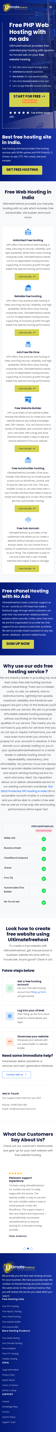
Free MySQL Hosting (11, 1311)
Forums (5, 1411)
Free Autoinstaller (10, 1327)
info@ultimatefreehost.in (22, 1108)
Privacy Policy (8, 1374)
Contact (5, 1401)
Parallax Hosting (9, 1358)
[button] (24, 1248)
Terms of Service (10, 1385)
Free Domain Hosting (12, 1343)
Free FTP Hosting (10, 1353)
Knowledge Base (10, 1406)
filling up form (38, 992)
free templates (9, 1348)
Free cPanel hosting (11, 1316)
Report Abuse (8, 1380)
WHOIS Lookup (9, 1390)
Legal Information (10, 1369)
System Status (9, 1417)
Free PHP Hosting (10, 1306)
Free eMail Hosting (11, 1338)
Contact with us (15, 1074)
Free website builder (11, 1321)
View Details (25, 276)
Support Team (9, 1422)
